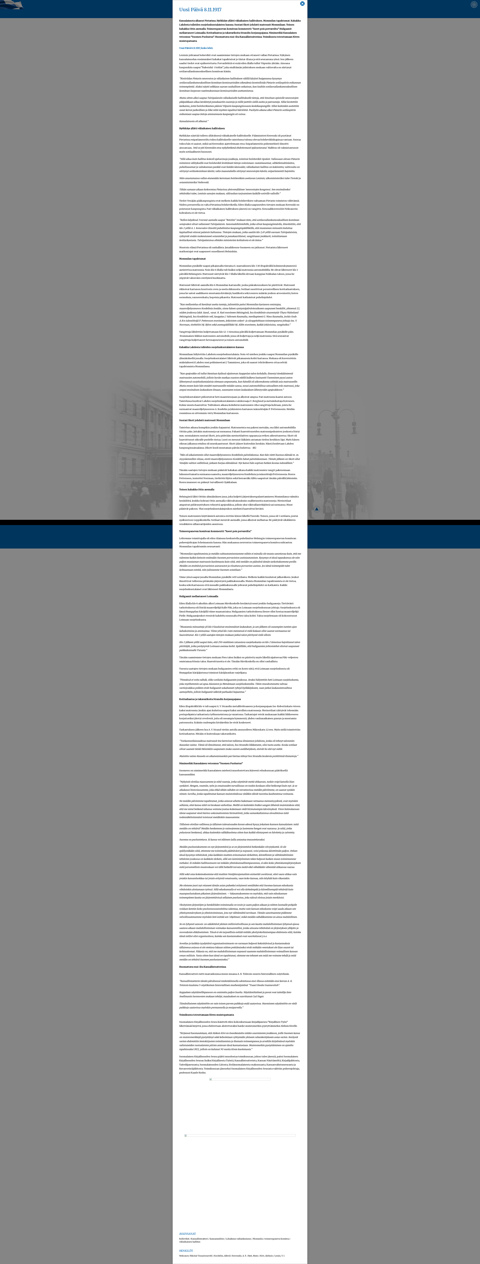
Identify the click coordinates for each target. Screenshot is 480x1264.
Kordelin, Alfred (222, 1256)
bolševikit (184, 1239)
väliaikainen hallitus (189, 1242)
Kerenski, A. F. (239, 1256)
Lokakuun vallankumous (238, 1239)
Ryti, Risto (253, 1256)
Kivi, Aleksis (266, 1256)
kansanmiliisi (217, 1239)
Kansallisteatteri (199, 1239)
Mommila (258, 1239)
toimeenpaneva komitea (276, 1239)
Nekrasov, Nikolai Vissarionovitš (195, 1256)
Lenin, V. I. (280, 1256)
